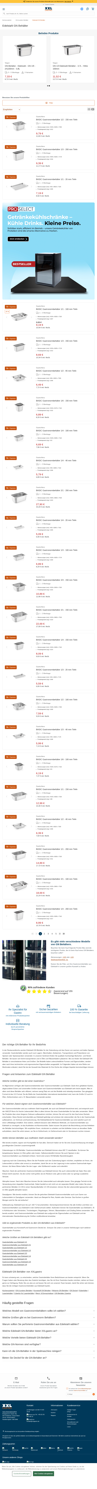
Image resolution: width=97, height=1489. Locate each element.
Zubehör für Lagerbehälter (24, 1293)
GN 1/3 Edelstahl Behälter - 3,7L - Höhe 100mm (70, 67)
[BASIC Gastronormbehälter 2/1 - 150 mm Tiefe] (19, 616)
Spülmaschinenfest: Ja (59, 960)
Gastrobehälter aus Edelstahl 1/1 (14, 1242)
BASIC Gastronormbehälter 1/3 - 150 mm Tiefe (56, 341)
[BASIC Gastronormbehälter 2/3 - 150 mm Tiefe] (19, 586)
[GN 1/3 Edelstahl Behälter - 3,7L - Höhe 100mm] (72, 50)
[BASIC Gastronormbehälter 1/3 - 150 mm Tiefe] (19, 347)
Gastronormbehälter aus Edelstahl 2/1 (16, 1245)
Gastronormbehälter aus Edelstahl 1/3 (16, 1250)
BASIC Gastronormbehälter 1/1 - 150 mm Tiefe (56, 789)
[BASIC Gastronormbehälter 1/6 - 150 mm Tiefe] (19, 407)
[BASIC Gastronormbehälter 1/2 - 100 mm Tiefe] (19, 706)
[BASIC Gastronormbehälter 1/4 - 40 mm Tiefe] (19, 467)
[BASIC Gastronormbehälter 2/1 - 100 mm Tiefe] (19, 885)
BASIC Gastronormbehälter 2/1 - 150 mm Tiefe (56, 610)
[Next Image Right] (31, 126)
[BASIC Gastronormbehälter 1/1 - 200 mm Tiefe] (19, 856)
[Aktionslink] (48, 251)
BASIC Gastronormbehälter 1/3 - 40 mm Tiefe (56, 729)
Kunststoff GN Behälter (42, 1290)
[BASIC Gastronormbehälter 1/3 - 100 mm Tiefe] (19, 557)
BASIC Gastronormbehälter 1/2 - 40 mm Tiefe (56, 819)
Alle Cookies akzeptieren (43, 1474)
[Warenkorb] (93, 8)
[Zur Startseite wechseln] (48, 9)
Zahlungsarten (71, 1419)
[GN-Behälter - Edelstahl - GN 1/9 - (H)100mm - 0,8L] (24, 50)
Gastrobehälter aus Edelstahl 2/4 (14, 1259)
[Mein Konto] (82, 8)
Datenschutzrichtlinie (79, 1390)
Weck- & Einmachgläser (44, 1293)
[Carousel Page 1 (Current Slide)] (47, 85)
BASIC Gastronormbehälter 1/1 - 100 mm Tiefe (56, 309)
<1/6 (64, 957)
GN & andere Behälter (24, 1290)
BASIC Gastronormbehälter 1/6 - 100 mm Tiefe (56, 759)
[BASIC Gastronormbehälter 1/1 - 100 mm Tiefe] (19, 316)
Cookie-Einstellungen (22, 1474)
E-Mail (16, 1382)
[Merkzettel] (87, 8)
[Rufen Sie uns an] (48, 1378)
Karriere (53, 1412)
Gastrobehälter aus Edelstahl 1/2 (14, 1248)
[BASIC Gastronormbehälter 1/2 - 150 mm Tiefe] (19, 126)
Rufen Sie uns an (48, 1382)
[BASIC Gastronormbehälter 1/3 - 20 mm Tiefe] (19, 676)
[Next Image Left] (6, 126)
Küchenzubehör (8, 1290)
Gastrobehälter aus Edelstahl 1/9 (14, 1265)
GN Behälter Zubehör (62, 1293)
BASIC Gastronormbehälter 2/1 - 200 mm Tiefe (56, 490)
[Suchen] (4, 13)
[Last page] (63, 933)
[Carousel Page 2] (49, 85)
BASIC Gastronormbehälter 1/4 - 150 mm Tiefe (56, 640)
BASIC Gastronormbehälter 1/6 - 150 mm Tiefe (56, 401)
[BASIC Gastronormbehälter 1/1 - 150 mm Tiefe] (19, 796)
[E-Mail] (16, 1379)
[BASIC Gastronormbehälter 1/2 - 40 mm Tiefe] (19, 826)
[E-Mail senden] (94, 1394)
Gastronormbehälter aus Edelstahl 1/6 (16, 1262)
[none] (42, 58)
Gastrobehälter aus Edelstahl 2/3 (14, 1253)
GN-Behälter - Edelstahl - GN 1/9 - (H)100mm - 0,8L (20, 67)
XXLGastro (54, 1409)
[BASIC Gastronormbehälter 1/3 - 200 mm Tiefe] (19, 156)
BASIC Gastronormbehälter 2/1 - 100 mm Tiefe (56, 879)
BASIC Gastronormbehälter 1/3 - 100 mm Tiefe (56, 550)
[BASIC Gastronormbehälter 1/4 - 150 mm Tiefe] (19, 646)
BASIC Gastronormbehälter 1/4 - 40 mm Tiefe (56, 460)
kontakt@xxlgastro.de (33, 1421)
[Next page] (60, 933)
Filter (51, 103)
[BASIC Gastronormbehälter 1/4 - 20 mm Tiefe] (19, 527)
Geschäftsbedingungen (84, 1388)
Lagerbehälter (7, 1293)
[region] (48, 1476)
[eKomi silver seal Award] (23, 988)
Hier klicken (67, 1)
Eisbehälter (83, 1290)
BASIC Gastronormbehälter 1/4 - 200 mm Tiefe (56, 909)
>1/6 (72, 957)
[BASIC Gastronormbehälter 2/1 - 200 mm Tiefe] (19, 497)
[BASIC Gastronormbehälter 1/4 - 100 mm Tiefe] (19, 437)
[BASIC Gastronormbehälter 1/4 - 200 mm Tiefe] (19, 915)
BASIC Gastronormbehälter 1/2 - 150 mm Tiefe (56, 120)
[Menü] (3, 9)
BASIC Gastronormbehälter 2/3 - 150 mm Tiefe (56, 580)
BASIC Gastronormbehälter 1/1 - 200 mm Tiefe (56, 849)
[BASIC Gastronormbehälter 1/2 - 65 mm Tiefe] (19, 377)
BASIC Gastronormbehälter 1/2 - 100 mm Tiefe (56, 700)
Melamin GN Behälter (60, 1290)
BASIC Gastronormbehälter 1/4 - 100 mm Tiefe (56, 431)
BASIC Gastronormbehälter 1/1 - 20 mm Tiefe (56, 179)
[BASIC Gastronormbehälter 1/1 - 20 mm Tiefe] (19, 186)
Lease (69, 1426)
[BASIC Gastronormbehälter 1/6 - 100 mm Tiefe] (19, 766)
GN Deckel (74, 1290)
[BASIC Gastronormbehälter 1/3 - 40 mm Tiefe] (19, 736)
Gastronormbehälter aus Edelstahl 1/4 (16, 1256)
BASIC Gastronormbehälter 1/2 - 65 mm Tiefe (56, 371)
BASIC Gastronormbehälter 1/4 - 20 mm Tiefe (56, 520)
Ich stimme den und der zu (80, 1389)
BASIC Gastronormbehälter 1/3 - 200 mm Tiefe (56, 149)
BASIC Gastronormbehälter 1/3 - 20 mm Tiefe (56, 670)
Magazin (53, 1415)
